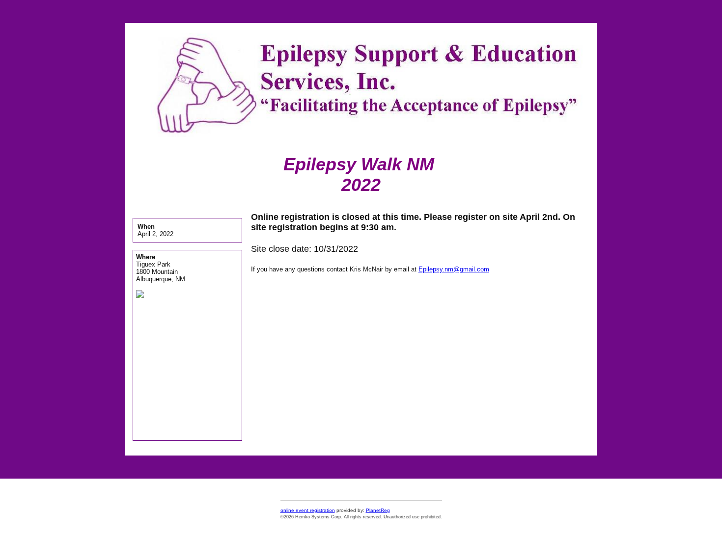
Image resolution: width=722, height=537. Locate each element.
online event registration (307, 510)
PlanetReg (378, 510)
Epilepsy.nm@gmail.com (453, 269)
